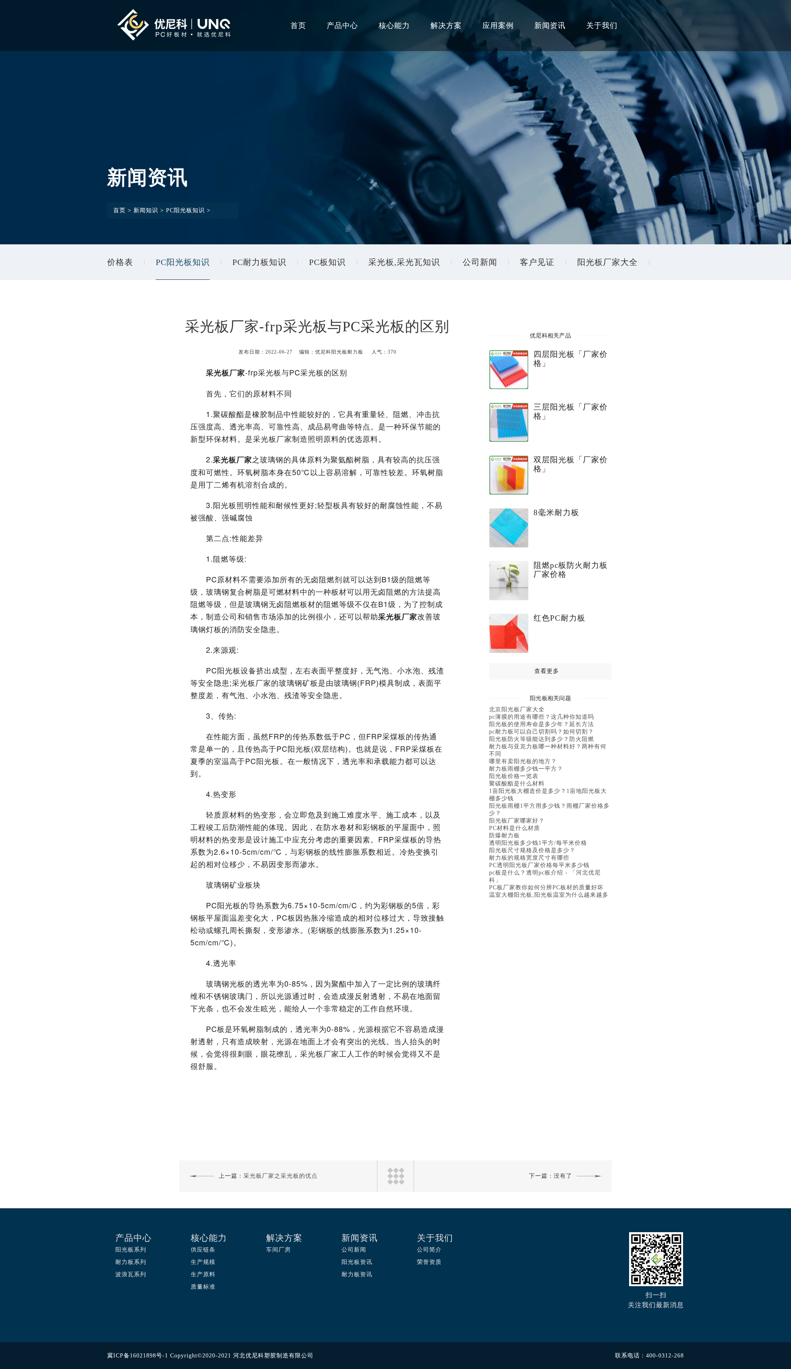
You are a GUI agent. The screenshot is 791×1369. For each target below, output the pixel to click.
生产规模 (203, 1262)
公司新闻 (480, 262)
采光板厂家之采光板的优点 (280, 1176)
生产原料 (203, 1274)
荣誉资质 (429, 1262)
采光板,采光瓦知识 (404, 262)
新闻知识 (145, 210)
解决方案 (446, 25)
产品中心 (342, 25)
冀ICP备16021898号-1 (137, 1356)
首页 (298, 25)
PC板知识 (327, 262)
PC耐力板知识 (259, 262)
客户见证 (537, 262)
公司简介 (429, 1250)
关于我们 (602, 25)
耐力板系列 (130, 1262)
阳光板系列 (130, 1250)
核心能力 (394, 25)
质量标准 (203, 1287)
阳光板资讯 (357, 1262)
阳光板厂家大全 (607, 262)
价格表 (120, 262)
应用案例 (498, 25)
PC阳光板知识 (185, 210)
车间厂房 (278, 1250)
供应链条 (203, 1250)
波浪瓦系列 (130, 1274)
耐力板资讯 (357, 1274)
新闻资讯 (550, 25)
